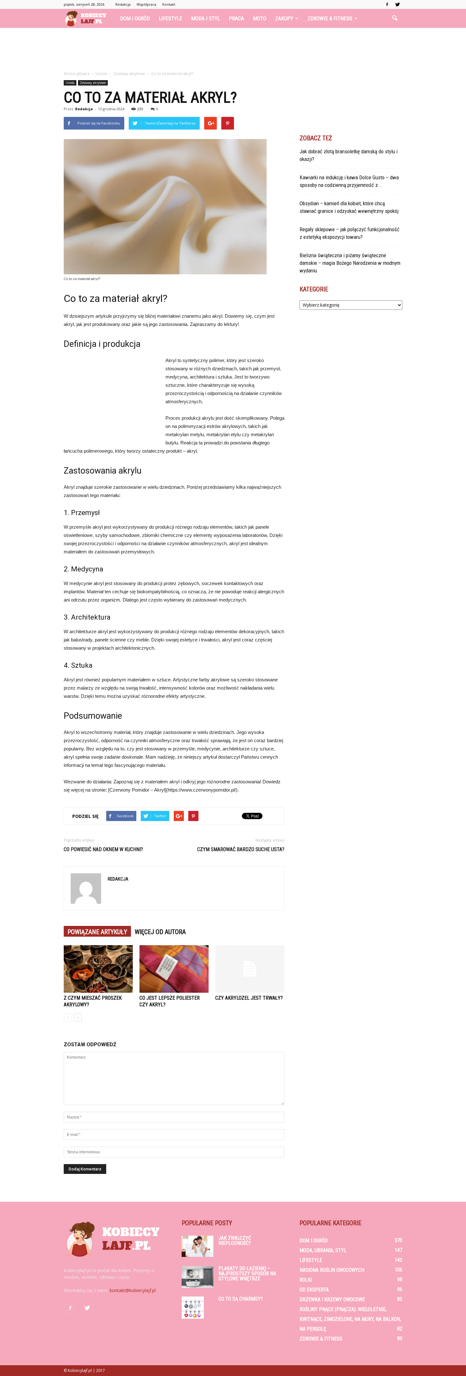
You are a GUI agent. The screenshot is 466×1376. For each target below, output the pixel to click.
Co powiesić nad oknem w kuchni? (103, 849)
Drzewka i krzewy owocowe (332, 1299)
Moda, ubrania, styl (323, 1250)
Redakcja (123, 4)
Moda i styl (205, 18)
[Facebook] (387, 4)
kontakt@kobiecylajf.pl (133, 1290)
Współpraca (146, 4)
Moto (259, 18)
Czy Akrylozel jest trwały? (249, 998)
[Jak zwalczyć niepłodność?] (197, 1246)
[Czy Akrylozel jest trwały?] (249, 969)
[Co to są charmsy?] (193, 1307)
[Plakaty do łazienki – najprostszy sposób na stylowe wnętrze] (197, 1277)
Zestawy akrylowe (93, 82)
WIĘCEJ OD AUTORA (160, 932)
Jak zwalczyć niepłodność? (234, 1240)
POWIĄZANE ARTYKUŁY (97, 932)
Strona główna (76, 73)
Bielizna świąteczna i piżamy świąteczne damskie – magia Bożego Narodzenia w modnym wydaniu (350, 263)
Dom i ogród (135, 18)
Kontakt (168, 4)
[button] (394, 18)
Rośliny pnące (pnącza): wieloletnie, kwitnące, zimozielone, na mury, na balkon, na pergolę (350, 1319)
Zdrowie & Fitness (329, 18)
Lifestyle (170, 18)
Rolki (306, 1280)
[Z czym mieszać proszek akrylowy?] (98, 969)
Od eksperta (314, 1290)
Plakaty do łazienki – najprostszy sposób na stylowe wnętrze (247, 1273)
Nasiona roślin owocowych (332, 1270)
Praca (236, 18)
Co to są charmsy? (240, 1299)
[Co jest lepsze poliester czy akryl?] (174, 969)
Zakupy (284, 18)
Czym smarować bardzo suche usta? (240, 849)
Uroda (70, 82)
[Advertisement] (233, 49)
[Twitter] (397, 4)
